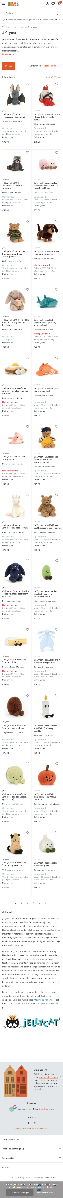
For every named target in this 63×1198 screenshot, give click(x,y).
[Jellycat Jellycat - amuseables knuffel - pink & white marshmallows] (47, 164)
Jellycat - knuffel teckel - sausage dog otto (47, 252)
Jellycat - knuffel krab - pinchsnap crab (46, 389)
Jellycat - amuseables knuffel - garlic (45, 864)
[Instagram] (34, 1123)
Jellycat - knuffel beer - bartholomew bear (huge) (47, 526)
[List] (59, 77)
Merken (24, 27)
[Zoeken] (56, 13)
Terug (8, 27)
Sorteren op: (35, 65)
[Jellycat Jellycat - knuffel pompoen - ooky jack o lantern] (47, 775)
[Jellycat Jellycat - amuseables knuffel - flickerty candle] (47, 707)
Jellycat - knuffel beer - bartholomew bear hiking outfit (15, 254)
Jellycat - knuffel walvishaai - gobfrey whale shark (45, 323)
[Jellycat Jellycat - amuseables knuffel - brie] (15, 641)
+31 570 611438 (15, 1003)
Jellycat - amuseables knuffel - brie (14, 661)
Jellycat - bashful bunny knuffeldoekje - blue (47, 661)
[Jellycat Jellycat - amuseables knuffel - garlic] (47, 844)
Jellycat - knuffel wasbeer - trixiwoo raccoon (12, 185)
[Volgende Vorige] (46, 903)
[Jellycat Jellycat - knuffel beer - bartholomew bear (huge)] (47, 506)
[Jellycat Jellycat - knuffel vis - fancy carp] (15, 438)
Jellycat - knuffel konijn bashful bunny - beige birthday (15, 322)
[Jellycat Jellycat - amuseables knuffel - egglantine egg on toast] (15, 369)
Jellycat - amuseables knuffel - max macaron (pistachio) (14, 797)
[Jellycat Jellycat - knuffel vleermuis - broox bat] (15, 95)
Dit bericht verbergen (20, 1192)
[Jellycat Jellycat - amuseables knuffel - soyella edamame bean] (47, 572)
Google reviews (46, 1109)
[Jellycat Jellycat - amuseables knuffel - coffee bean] (15, 707)
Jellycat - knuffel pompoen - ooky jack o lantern (45, 797)
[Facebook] (29, 1123)
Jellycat (5, 110)
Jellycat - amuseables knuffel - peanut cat (14, 864)
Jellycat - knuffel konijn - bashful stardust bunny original (15, 594)
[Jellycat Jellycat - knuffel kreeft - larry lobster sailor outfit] (47, 95)
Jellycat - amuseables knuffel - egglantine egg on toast (15, 391)
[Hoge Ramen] (16, 4)
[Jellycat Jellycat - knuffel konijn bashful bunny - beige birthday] (15, 301)
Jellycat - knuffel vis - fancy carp (14, 458)
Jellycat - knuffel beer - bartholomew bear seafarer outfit (46, 459)
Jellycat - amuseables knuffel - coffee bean (14, 726)
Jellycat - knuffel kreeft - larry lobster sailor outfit (47, 117)
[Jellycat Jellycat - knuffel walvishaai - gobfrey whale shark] (47, 301)
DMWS (47, 1177)
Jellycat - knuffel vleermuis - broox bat (13, 115)
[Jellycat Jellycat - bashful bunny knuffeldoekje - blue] (47, 641)
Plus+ (55, 1177)
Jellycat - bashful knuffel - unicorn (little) (15, 526)
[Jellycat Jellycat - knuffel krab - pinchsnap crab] (47, 369)
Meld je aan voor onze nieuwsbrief (31, 1128)
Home (15, 27)
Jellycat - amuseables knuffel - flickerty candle (45, 728)
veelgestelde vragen (48, 1077)
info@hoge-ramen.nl (43, 1000)
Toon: (47, 77)
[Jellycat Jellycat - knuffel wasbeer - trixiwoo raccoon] (15, 164)
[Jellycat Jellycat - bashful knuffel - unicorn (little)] (15, 506)
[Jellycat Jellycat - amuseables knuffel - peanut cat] (15, 844)
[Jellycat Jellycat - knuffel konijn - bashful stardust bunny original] (15, 572)
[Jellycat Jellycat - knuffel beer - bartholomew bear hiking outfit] (15, 232)
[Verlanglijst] (53, 4)
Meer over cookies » (46, 1192)
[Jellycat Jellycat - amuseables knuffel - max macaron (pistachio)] (15, 775)
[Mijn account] (47, 4)
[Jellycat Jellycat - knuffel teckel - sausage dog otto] (47, 232)
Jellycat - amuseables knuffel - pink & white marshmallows (46, 186)
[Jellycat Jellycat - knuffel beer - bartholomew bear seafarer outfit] (47, 438)
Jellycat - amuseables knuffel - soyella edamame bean (45, 594)
